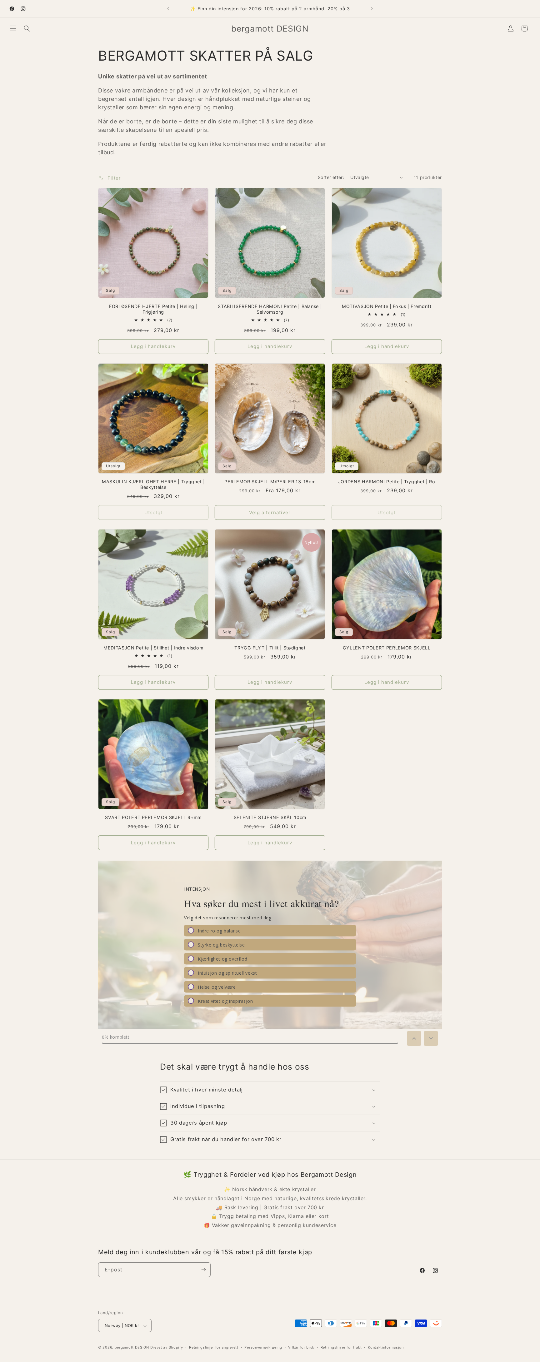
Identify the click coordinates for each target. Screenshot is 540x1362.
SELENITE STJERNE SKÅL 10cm (270, 817)
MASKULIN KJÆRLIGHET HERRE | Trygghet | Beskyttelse (153, 484)
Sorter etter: (331, 177)
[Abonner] (203, 1269)
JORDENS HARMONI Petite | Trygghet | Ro (386, 481)
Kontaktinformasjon (386, 1347)
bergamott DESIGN (132, 1347)
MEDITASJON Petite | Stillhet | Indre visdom (153, 647)
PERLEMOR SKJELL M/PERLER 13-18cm (269, 481)
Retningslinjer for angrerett (213, 1347)
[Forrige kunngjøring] (168, 9)
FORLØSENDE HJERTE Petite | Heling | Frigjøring (153, 309)
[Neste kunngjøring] (372, 9)
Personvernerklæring (263, 1347)
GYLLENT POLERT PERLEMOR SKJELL (387, 647)
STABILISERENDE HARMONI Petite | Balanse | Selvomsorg (270, 309)
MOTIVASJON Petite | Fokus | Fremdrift (386, 306)
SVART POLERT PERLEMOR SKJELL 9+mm (153, 817)
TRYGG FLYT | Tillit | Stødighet (269, 647)
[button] (13, 28)
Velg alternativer (270, 512)
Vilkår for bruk (301, 1347)
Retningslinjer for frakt (341, 1347)
